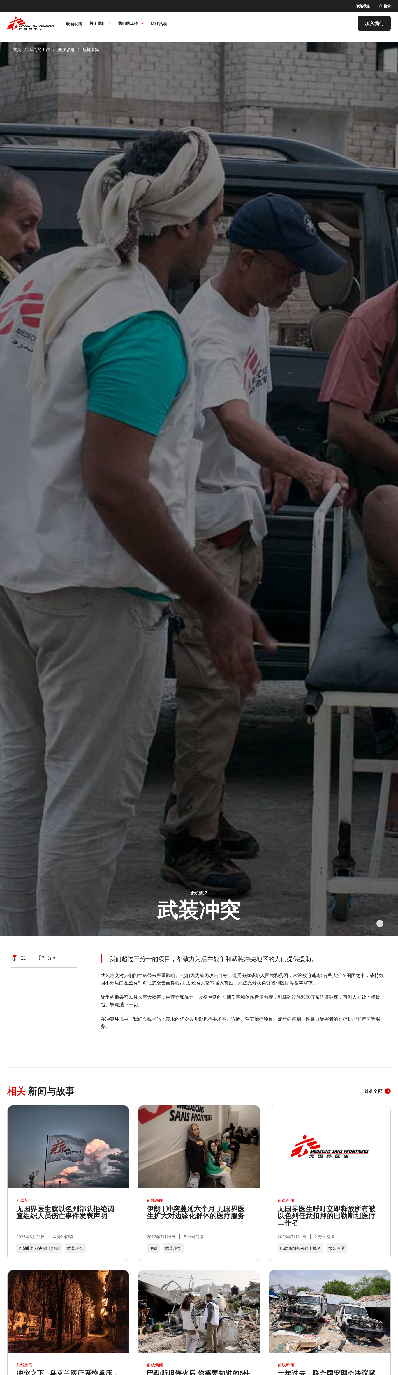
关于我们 (97, 23)
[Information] (379, 923)
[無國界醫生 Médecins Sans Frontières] (30, 23)
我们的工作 (128, 23)
